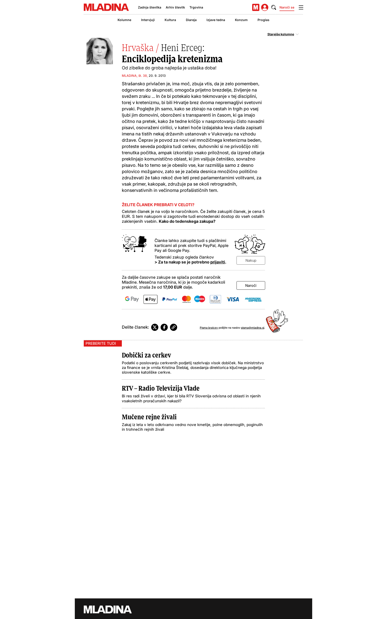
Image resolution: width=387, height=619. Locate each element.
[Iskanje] (273, 7)
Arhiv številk (175, 7)
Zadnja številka (149, 7)
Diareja (191, 20)
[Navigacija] (301, 7)
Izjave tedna (215, 20)
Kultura (170, 20)
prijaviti (217, 262)
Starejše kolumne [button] (280, 34)
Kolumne (124, 20)
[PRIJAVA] (264, 7)
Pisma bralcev (209, 327)
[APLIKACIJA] (255, 7)
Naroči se (287, 7)
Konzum (241, 20)
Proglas (263, 20)
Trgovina (196, 7)
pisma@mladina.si (252, 327)
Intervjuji (148, 20)
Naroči (250, 285)
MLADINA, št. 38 (134, 75)
